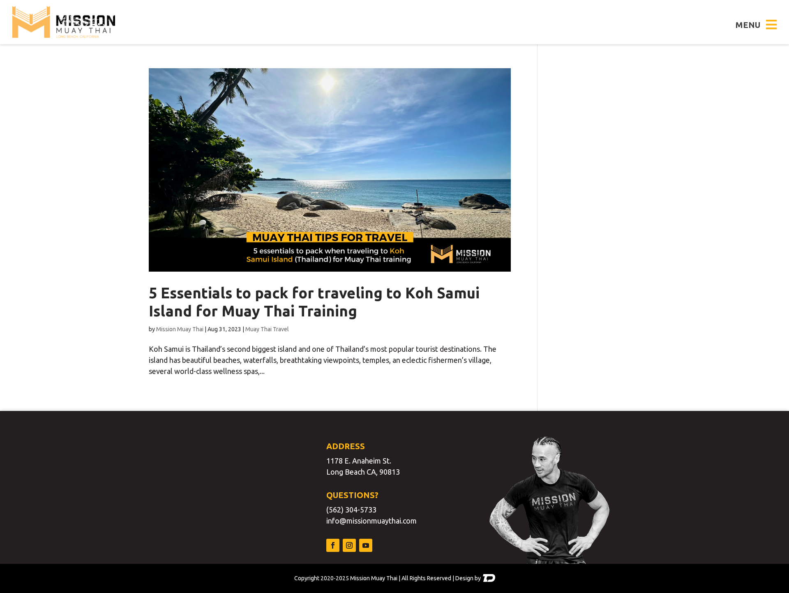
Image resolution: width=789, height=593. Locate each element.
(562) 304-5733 (351, 509)
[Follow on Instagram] (349, 545)
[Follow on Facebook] (332, 545)
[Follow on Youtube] (365, 545)
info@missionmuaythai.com (371, 521)
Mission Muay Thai (179, 329)
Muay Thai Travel (267, 329)
